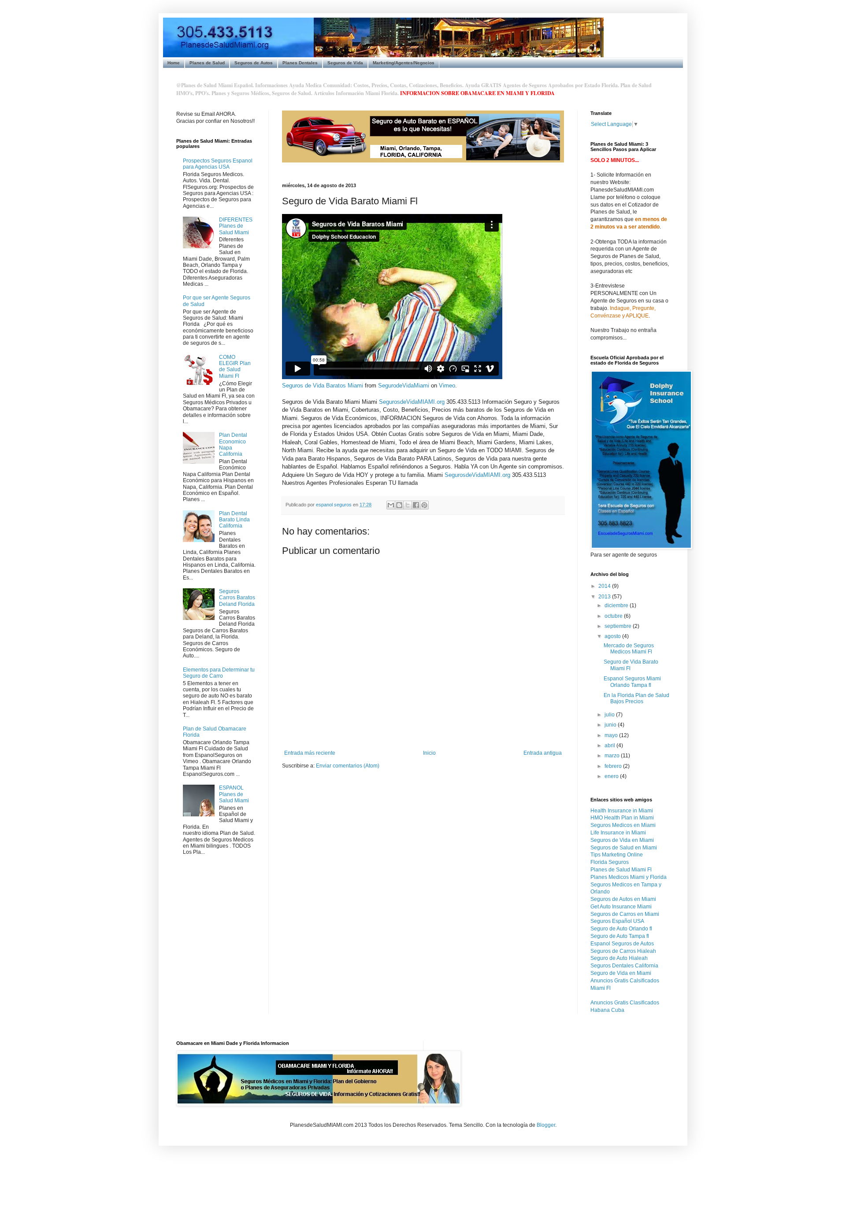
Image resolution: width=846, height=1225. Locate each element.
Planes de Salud (207, 62)
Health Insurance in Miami (621, 811)
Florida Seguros (609, 862)
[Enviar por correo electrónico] (390, 505)
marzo (613, 756)
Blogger (546, 1125)
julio (610, 715)
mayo (612, 735)
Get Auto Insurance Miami (621, 907)
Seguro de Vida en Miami (620, 973)
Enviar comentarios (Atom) (347, 766)
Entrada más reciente (309, 753)
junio (611, 725)
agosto (613, 636)
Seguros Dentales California (624, 966)
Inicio (429, 753)
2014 (605, 586)
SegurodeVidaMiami (403, 385)
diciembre (617, 605)
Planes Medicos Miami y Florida (628, 877)
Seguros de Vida (345, 62)
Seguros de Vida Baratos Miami (322, 385)
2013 (605, 597)
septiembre (619, 626)
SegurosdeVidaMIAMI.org (412, 401)
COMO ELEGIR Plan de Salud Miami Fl (235, 366)
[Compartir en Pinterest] (424, 505)
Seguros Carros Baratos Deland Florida (237, 597)
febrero (614, 766)
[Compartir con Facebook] (416, 505)
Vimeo (447, 385)
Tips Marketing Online (616, 855)
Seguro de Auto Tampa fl (619, 936)
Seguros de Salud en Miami (623, 848)
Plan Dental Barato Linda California (234, 519)
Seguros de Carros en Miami (624, 914)
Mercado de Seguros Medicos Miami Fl (629, 648)
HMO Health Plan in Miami (622, 818)
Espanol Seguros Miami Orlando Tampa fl (632, 681)
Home (173, 62)
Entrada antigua (542, 753)
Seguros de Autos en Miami (623, 899)
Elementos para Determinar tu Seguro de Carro (219, 673)
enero (612, 776)
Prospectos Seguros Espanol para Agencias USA (217, 164)
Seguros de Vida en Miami (622, 840)
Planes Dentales (300, 62)
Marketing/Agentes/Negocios (403, 62)
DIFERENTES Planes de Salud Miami (235, 226)
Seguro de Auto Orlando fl (621, 929)
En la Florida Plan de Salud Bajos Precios (636, 698)
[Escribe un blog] (399, 505)
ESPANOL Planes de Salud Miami (234, 794)
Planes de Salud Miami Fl (621, 870)
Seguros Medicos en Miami (623, 825)
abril (610, 745)
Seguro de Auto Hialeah (619, 958)
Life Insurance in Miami (618, 833)
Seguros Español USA (617, 921)
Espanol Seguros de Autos (622, 944)
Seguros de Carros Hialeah (623, 951)
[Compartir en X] (407, 505)
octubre (614, 616)
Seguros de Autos (253, 62)
